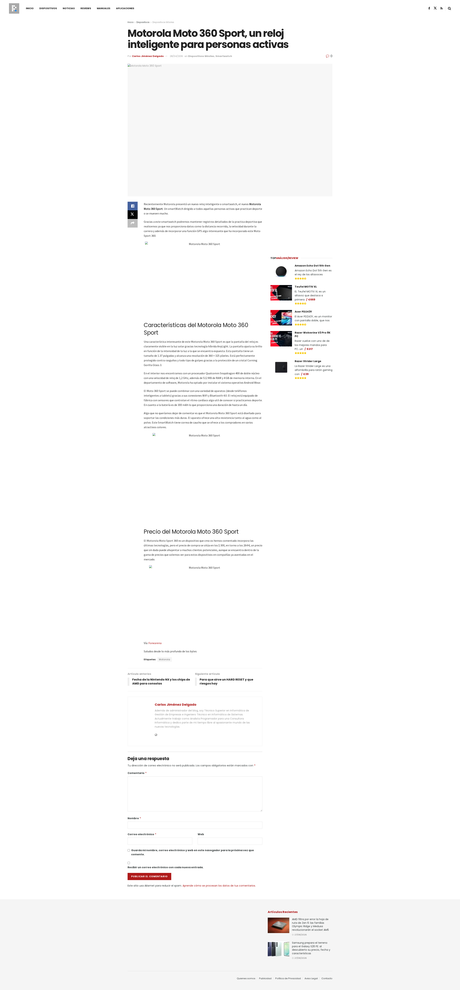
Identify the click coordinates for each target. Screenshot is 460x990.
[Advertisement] (301, 224)
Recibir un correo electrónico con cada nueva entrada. (165, 867)
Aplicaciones (125, 8)
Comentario (137, 773)
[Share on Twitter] (133, 214)
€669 (311, 299)
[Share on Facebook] (133, 206)
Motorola (164, 659)
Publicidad (265, 978)
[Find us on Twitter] (435, 8)
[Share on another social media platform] (133, 223)
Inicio (30, 8)
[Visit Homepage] (14, 8)
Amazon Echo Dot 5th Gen (312, 265)
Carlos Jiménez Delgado (148, 56)
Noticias (69, 8)
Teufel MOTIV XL (306, 286)
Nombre (134, 818)
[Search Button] (449, 8)
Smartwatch (223, 56)
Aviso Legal (311, 978)
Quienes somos (246, 978)
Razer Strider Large (308, 361)
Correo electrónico (142, 834)
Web (201, 834)
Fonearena (155, 643)
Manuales (103, 8)
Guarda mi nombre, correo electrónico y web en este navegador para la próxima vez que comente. (192, 852)
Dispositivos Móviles (163, 22)
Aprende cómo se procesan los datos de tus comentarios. (219, 885)
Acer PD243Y (303, 311)
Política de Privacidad (288, 978)
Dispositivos (48, 8)
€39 (306, 374)
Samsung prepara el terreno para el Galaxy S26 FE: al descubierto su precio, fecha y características (311, 948)
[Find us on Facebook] (429, 8)
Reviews (85, 8)
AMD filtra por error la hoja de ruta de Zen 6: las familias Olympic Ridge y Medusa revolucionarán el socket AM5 (310, 924)
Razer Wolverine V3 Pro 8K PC (312, 334)
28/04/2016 (176, 56)
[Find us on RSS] (441, 8)
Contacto (326, 978)
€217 (310, 349)
